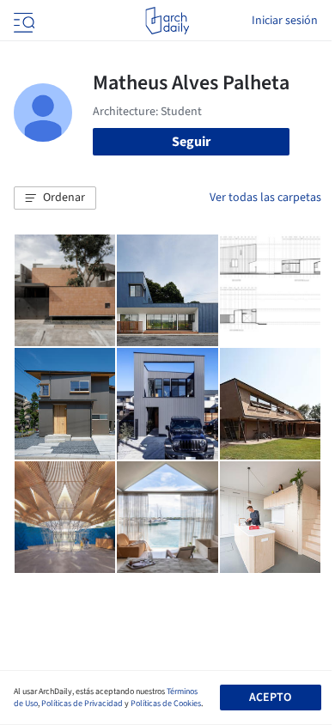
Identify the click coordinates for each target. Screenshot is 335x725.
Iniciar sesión (285, 21)
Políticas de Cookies (166, 704)
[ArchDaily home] (167, 20)
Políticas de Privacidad (82, 704)
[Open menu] (22, 21)
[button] (55, 198)
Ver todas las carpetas (265, 197)
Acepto (270, 697)
